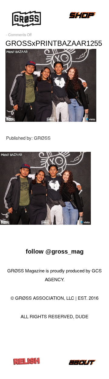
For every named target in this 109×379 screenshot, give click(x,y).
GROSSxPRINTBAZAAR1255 (53, 43)
